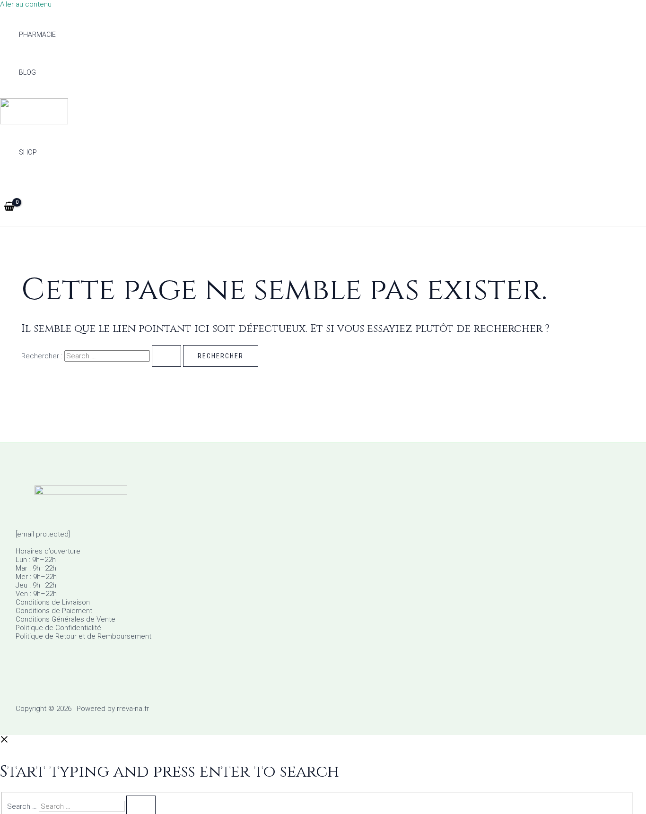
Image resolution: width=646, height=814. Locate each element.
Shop (28, 152)
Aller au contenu (26, 4)
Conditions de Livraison (53, 602)
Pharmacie (37, 34)
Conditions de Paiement (54, 610)
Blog (27, 72)
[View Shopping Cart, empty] (9, 207)
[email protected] (43, 534)
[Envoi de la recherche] (166, 356)
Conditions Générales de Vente (65, 619)
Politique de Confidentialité (58, 627)
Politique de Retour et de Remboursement (83, 636)
